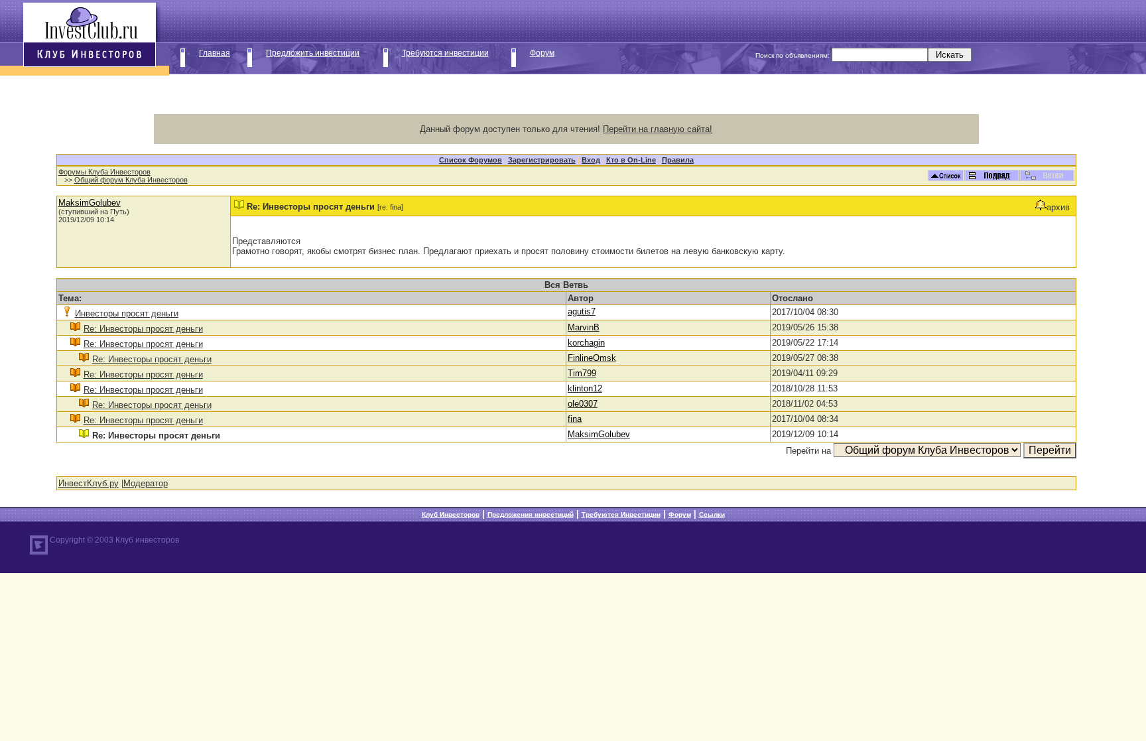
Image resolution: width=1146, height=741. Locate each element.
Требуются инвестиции (445, 53)
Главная (214, 53)
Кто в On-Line (631, 160)
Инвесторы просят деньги (126, 313)
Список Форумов (470, 160)
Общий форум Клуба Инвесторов (131, 180)
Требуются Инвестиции (621, 514)
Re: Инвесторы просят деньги (143, 329)
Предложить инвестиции (312, 53)
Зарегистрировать (542, 160)
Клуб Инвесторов (450, 514)
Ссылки (712, 514)
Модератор (145, 483)
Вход (591, 160)
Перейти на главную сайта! (657, 129)
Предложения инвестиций (530, 514)
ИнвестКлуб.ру (88, 483)
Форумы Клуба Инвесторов (104, 172)
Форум (542, 53)
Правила (678, 160)
